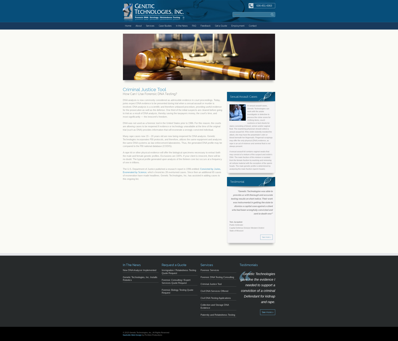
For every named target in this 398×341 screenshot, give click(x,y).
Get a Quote (221, 26)
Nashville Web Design (132, 335)
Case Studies (165, 26)
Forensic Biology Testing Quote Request (177, 291)
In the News (182, 26)
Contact (253, 26)
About (139, 26)
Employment (237, 26)
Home (128, 26)
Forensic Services (210, 270)
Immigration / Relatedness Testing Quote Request (179, 271)
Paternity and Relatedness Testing (218, 315)
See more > (266, 237)
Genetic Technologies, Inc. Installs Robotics (140, 278)
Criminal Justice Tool (211, 284)
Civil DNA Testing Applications (216, 298)
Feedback (206, 26)
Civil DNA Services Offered (214, 291)
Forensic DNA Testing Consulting (217, 277)
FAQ (194, 26)
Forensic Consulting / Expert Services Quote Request (176, 281)
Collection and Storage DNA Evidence (215, 306)
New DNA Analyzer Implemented (139, 270)
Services (150, 26)
